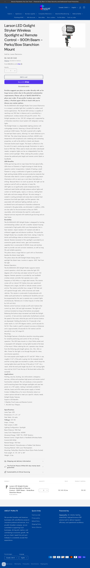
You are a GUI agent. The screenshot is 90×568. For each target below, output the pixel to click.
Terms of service (35, 564)
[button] (6, 7)
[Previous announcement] (5, 1)
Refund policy (18, 564)
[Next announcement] (85, 1)
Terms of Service (36, 527)
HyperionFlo (63, 515)
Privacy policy (36, 518)
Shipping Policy (36, 524)
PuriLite (10, 564)
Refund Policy (36, 521)
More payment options (23, 86)
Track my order (36, 515)
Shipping (6, 61)
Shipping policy (44, 564)
